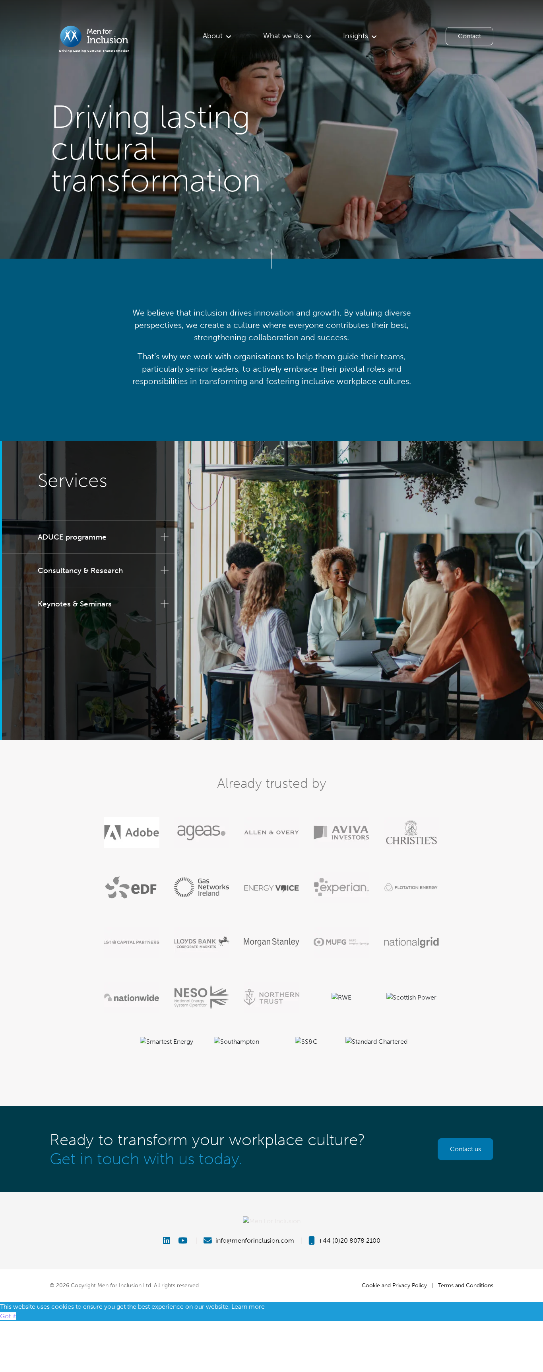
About (213, 35)
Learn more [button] (248, 1306)
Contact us (465, 1149)
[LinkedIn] (169, 1240)
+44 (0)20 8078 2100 (348, 1240)
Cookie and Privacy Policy (394, 1285)
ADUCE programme (72, 537)
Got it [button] (8, 1316)
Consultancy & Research (80, 570)
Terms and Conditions (465, 1285)
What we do (283, 35)
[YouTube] (183, 1240)
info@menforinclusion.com (254, 1240)
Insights (355, 35)
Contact (469, 36)
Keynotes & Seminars (75, 603)
